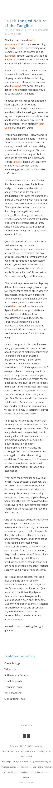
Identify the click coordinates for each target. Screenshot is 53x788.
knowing (16, 86)
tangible (17, 161)
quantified (9, 55)
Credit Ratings (12, 663)
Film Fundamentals (37, 30)
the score (16, 306)
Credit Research (13, 681)
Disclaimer (26, 725)
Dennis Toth (14, 33)
